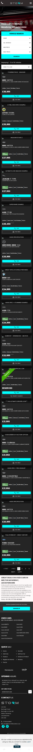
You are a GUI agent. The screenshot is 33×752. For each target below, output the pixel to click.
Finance (5, 656)
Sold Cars (5, 654)
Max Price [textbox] (6, 52)
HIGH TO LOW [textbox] (7, 67)
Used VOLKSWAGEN (6, 638)
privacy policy (23, 733)
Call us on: (11, 599)
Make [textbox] (5, 38)
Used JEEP (19, 630)
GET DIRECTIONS (6, 689)
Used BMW (4, 627)
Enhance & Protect (23, 656)
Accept (17, 746)
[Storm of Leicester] (10, 703)
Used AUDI (19, 624)
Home (5, 651)
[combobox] (16, 38)
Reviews (20, 659)
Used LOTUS (4, 632)
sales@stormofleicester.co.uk (11, 723)
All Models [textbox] (7, 43)
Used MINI (4, 635)
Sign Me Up (16, 608)
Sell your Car (21, 654)
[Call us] (2, 3)
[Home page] (16, 3)
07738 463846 (5, 595)
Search (17, 56)
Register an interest (8, 659)
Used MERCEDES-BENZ (22, 632)
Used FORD (19, 627)
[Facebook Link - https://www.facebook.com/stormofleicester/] (3, 726)
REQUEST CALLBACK (18, 396)
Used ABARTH (5, 624)
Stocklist (20, 651)
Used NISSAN (20, 635)
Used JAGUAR (5, 630)
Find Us (5, 662)
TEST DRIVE (17, 99)
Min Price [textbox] (6, 47)
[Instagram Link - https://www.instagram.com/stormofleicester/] (7, 726)
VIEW (17, 96)
